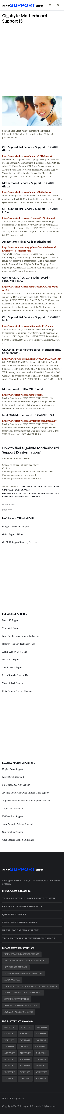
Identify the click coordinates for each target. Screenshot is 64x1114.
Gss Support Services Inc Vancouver (40, 486)
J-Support (24, 1047)
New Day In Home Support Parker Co (20, 636)
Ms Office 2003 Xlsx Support (16, 785)
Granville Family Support (15, 490)
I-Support (9, 1047)
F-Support (9, 1040)
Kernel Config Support (13, 777)
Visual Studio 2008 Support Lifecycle (23, 973)
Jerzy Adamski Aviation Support (17, 824)
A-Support (26, 1027)
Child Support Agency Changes (17, 691)
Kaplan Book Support (12, 769)
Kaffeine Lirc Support (12, 816)
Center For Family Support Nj (22, 906)
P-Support (25, 1059)
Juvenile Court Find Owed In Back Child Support (25, 792)
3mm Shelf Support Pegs (16, 999)
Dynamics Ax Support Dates (18, 1012)
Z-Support (41, 1079)
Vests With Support (11, 628)
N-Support (41, 1053)
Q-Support (41, 1059)
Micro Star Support (11, 659)
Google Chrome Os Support (15, 526)
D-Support (25, 1034)
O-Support (9, 1059)
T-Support (41, 1066)
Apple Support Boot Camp (15, 652)
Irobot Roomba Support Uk (15, 675)
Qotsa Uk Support (14, 914)
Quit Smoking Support (13, 832)
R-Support (9, 1066)
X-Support (9, 1079)
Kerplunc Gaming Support (20, 930)
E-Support (41, 1034)
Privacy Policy (17, 1098)
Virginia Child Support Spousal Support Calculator (26, 800)
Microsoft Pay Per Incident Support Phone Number (30, 986)
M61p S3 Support (10, 620)
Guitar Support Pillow (12, 534)
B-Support (42, 1027)
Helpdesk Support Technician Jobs (18, 644)
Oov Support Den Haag (15, 967)
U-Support (9, 1072)
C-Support (9, 1034)
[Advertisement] (32, 60)
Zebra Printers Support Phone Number (29, 898)
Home (5, 1098)
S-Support (25, 1066)
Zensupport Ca (12, 980)
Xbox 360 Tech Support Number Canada (28, 938)
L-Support (9, 1053)
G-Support (25, 1040)
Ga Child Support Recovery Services (19, 542)
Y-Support (25, 1079)
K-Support (40, 1047)
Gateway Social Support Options (19, 493)
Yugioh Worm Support (13, 808)
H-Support (41, 1040)
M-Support (25, 1053)
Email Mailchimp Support (19, 922)
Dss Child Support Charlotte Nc (21, 1006)
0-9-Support (10, 1027)
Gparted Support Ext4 (48, 493)
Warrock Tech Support (13, 683)
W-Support (41, 1072)
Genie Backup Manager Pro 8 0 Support (22, 497)
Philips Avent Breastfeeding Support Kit (25, 961)
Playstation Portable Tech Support (23, 993)
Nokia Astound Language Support (21, 954)
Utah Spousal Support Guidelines (18, 840)
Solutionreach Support (12, 667)
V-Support (25, 1072)
